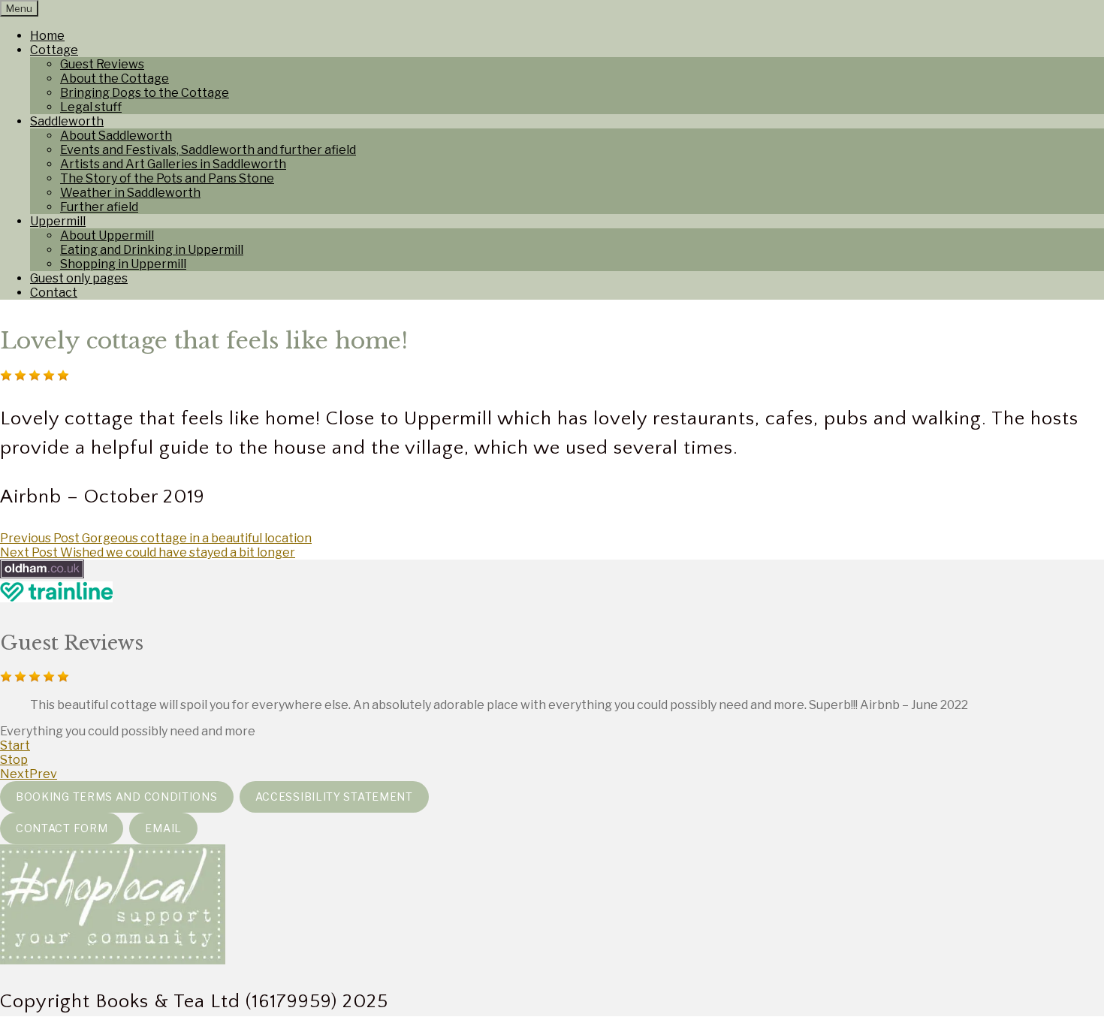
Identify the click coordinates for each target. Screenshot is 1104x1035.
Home (47, 36)
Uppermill (58, 221)
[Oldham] (42, 574)
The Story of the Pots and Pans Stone (167, 178)
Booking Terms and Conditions (117, 796)
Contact (53, 292)
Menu (19, 8)
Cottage (54, 50)
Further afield (99, 207)
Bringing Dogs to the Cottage (144, 93)
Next (14, 774)
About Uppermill (107, 235)
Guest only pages (79, 278)
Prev (43, 774)
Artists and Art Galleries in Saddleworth (173, 164)
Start (15, 745)
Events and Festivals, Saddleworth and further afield (208, 150)
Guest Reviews (102, 64)
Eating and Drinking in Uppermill (151, 250)
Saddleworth (67, 121)
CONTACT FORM (61, 828)
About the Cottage (114, 78)
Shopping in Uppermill (123, 264)
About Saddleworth (116, 135)
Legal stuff (91, 107)
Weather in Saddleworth (130, 193)
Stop (14, 760)
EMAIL (163, 828)
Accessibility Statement (334, 796)
